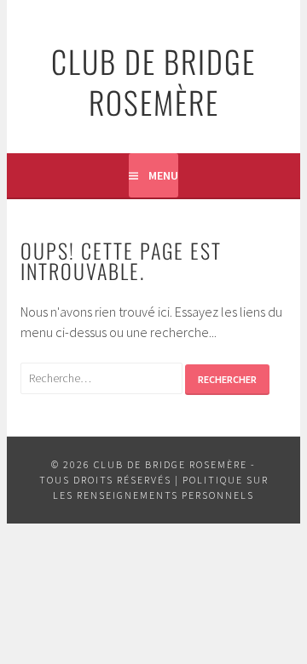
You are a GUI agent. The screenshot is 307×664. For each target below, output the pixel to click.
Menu (163, 175)
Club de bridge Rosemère (153, 81)
